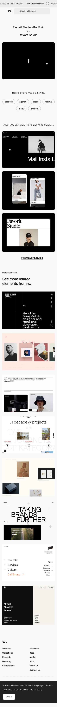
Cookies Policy (35, 690)
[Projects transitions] (28, 520)
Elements (6, 657)
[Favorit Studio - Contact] (28, 149)
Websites (6, 648)
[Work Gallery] (28, 190)
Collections (7, 653)
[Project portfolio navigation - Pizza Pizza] (28, 393)
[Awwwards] (10, 11)
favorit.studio (28, 35)
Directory (6, 661)
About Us (34, 665)
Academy (34, 648)
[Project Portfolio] (28, 476)
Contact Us (35, 670)
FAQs (32, 661)
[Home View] (28, 232)
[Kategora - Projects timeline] (28, 434)
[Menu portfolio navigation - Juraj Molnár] (28, 310)
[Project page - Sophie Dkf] (28, 351)
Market (33, 657)
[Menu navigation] (28, 605)
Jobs (32, 653)
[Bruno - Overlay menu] (28, 562)
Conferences (8, 665)
